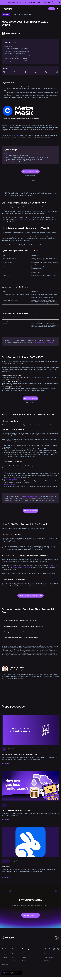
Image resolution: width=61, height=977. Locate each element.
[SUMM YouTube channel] (50, 949)
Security (46, 960)
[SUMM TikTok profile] (58, 949)
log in (27, 154)
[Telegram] (46, 72)
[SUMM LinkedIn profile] (54, 949)
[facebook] (4, 72)
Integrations (5, 954)
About (24, 954)
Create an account (11, 154)
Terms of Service (48, 957)
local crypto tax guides (26, 219)
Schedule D (26, 567)
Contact (24, 961)
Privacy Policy (48, 953)
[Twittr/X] (15, 72)
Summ (18, 135)
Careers (24, 957)
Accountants (5, 961)
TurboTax (53, 565)
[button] (30, 620)
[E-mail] (57, 72)
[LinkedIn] (25, 72)
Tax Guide (14, 954)
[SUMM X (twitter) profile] (45, 949)
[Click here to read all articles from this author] (30, 672)
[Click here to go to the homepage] (7, 9)
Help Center (15, 961)
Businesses (5, 964)
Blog (13, 957)
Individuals (4, 957)
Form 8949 (16, 567)
